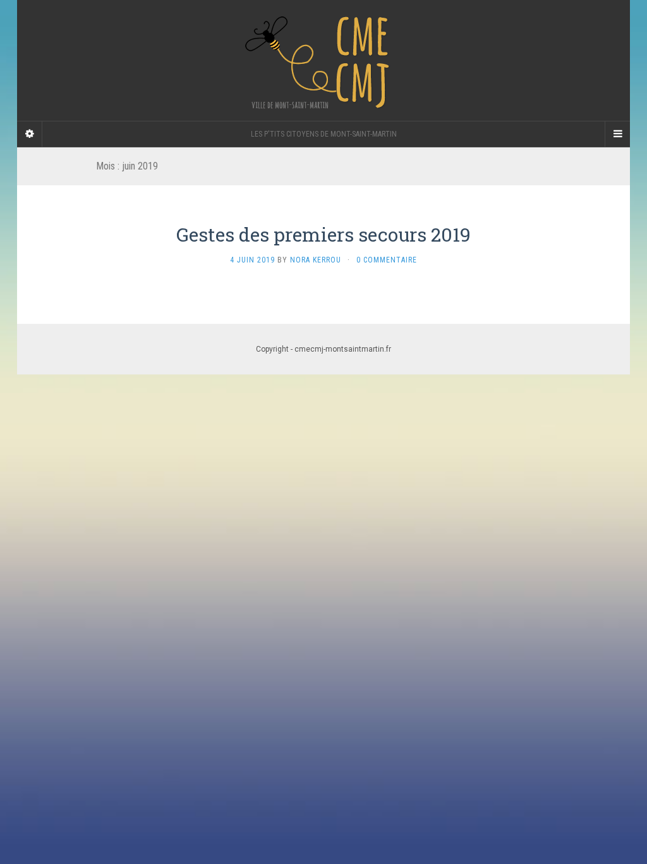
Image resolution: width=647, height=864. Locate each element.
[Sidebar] (29, 134)
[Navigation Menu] (617, 134)
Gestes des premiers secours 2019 (323, 234)
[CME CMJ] (323, 60)
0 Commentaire (386, 260)
